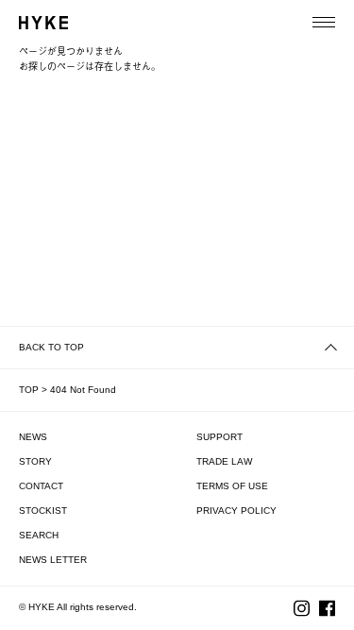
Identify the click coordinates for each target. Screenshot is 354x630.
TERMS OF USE (232, 486)
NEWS (33, 437)
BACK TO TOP (51, 347)
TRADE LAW (224, 461)
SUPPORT (219, 437)
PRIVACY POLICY (236, 510)
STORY (35, 461)
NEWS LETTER (53, 559)
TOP (29, 389)
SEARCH (39, 535)
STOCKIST (43, 510)
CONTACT (41, 486)
